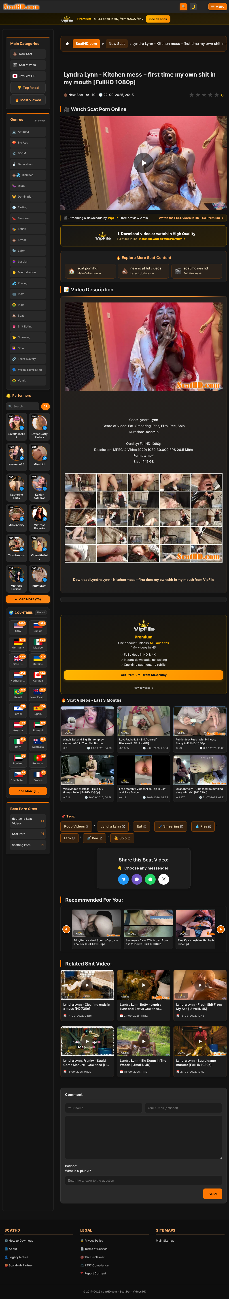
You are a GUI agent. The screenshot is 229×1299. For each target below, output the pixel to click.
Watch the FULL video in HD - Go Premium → (191, 218)
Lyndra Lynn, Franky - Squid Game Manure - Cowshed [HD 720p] (86, 1063)
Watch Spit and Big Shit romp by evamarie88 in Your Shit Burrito (83, 741)
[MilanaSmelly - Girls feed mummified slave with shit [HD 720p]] (200, 771)
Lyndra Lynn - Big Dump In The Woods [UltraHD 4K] (143, 1063)
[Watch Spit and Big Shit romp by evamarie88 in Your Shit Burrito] (87, 721)
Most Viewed (28, 100)
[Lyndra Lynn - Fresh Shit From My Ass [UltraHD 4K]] (200, 985)
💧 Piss (201, 826)
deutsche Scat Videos (22, 821)
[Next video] (221, 929)
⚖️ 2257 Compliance (94, 1265)
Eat (139, 826)
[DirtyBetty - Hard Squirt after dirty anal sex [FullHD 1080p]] (96, 923)
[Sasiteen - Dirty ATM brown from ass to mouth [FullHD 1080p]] (148, 923)
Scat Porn (18, 834)
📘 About (10, 1249)
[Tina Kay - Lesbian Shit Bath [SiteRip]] (200, 923)
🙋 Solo (120, 838)
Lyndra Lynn (111, 826)
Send (213, 1194)
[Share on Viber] (136, 879)
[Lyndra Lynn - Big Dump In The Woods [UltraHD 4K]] (143, 1041)
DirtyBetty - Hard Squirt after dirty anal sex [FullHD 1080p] (96, 942)
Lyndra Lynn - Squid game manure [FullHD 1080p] (196, 1063)
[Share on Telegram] (123, 879)
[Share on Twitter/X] (163, 879)
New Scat (117, 43)
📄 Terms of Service (94, 1249)
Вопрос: (71, 1166)
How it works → (143, 687)
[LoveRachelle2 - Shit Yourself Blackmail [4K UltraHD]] (143, 721)
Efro (67, 838)
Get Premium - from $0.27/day (144, 675)
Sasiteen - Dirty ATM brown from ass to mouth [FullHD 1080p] (147, 942)
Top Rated (28, 88)
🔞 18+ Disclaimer (92, 1257)
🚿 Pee (92, 838)
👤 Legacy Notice (16, 1257)
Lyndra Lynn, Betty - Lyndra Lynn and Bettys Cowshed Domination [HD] (140, 1007)
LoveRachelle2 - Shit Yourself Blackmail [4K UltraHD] (138, 741)
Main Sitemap (165, 1240)
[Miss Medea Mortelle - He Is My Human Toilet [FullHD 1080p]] (87, 771)
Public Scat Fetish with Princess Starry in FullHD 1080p (196, 741)
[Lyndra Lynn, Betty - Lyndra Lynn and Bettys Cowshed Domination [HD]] (143, 985)
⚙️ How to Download (18, 1240)
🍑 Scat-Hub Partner (18, 1265)
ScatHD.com (86, 43)
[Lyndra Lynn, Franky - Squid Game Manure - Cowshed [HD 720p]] (87, 1041)
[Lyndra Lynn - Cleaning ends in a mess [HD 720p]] (87, 985)
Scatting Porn (21, 845)
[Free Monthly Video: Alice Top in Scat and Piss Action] (143, 771)
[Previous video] (66, 929)
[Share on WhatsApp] (150, 879)
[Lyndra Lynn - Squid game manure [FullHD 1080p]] (200, 1041)
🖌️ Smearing (168, 826)
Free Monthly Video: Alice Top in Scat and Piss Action (142, 790)
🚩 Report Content (93, 1273)
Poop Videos (74, 826)
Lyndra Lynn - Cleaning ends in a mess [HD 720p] (86, 1007)
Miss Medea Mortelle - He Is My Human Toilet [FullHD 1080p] (83, 790)
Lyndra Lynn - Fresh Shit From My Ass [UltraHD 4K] (199, 1007)
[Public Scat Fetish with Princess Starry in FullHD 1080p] (200, 721)
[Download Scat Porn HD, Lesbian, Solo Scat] (21, 6)
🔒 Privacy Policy (91, 1240)
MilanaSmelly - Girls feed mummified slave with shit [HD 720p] (199, 790)
